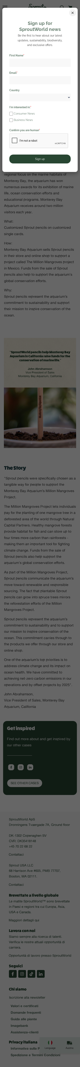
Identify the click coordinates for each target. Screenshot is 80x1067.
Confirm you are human (24, 130)
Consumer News (24, 113)
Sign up (40, 159)
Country (14, 90)
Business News (23, 120)
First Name (16, 55)
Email (13, 72)
